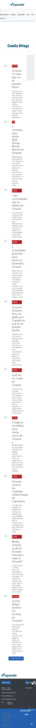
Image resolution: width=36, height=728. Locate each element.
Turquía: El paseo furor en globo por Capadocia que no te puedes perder (18, 318)
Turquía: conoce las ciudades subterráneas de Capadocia (20, 491)
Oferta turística (4, 688)
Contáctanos (25, 710)
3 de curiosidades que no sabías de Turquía (19, 202)
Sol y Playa (9, 688)
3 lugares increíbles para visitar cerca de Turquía (18, 430)
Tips (32, 14)
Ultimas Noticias (10, 703)
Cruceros (10, 696)
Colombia (4, 699)
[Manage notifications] (31, 724)
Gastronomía (11, 699)
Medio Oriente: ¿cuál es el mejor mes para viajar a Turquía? (17, 551)
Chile (28, 14)
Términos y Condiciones (5, 725)
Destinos (13, 14)
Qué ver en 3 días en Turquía (17, 380)
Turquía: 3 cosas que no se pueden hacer (17, 79)
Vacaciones (21, 14)
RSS (26, 714)
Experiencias (11, 692)
